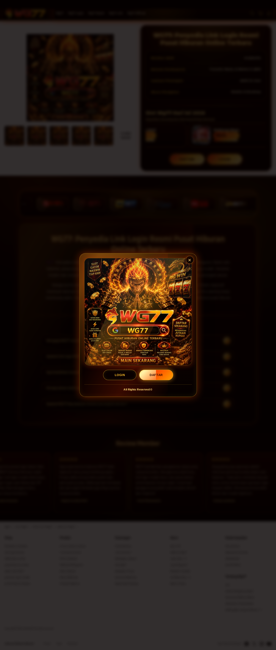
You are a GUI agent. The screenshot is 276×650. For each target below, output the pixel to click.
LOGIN (120, 375)
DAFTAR (156, 375)
